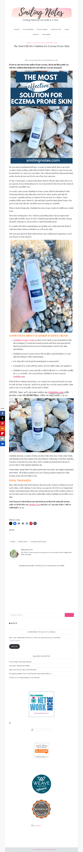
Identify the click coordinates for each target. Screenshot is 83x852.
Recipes (16, 29)
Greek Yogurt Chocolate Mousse (20, 662)
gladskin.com (55, 392)
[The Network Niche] (41, 704)
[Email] (2, 438)
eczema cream (22, 541)
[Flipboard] (2, 433)
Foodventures (28, 29)
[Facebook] (2, 413)
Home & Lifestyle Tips (35, 43)
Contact (36, 34)
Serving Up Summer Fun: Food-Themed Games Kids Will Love (30, 673)
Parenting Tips (51, 43)
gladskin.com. (19, 376)
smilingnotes (26, 550)
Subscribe (14, 646)
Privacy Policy (44, 849)
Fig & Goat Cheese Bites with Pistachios (23, 670)
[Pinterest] (2, 423)
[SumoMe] (2, 443)
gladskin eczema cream (38, 541)
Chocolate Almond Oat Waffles (19, 666)
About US (35, 849)
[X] (2, 418)
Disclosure (46, 34)
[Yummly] (2, 428)
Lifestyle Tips (56, 29)
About (67, 29)
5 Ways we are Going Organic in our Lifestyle (24, 677)
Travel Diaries (42, 29)
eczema (12, 541)
